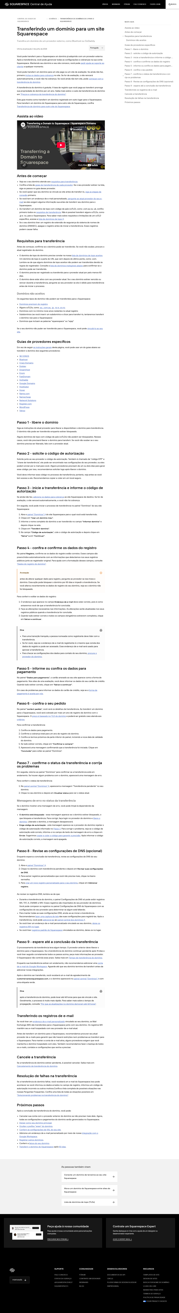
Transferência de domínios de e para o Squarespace (77, 20)
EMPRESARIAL (113, 1286)
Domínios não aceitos (136, 40)
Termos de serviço (152, 1294)
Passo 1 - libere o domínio (136, 49)
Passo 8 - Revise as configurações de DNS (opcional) (149, 81)
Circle (110, 1279)
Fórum (82, 1275)
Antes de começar (133, 32)
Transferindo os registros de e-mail (141, 90)
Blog (81, 1286)
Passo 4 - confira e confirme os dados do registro (147, 61)
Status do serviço (62, 1279)
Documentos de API (116, 1275)
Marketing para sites (153, 1290)
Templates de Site (151, 1275)
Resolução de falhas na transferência (142, 98)
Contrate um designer (89, 1279)
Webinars (83, 1282)
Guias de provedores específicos (140, 45)
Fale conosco (61, 1275)
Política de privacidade (154, 1297)
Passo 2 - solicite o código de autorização (144, 53)
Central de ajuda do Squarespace (26, 20)
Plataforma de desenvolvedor (121, 1282)
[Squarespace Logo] (12, 1270)
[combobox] (97, 48)
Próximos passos (132, 102)
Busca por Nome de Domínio (156, 1282)
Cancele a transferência (136, 94)
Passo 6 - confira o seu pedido (139, 70)
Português (17, 1280)
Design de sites (150, 1279)
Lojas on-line (149, 1286)
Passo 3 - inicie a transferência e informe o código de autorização (149, 57)
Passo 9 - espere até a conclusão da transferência (148, 85)
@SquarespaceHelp (63, 1282)
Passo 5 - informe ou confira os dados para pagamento (149, 66)
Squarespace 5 (61, 1286)
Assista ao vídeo (132, 28)
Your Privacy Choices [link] (156, 1301)
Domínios (53, 19)
